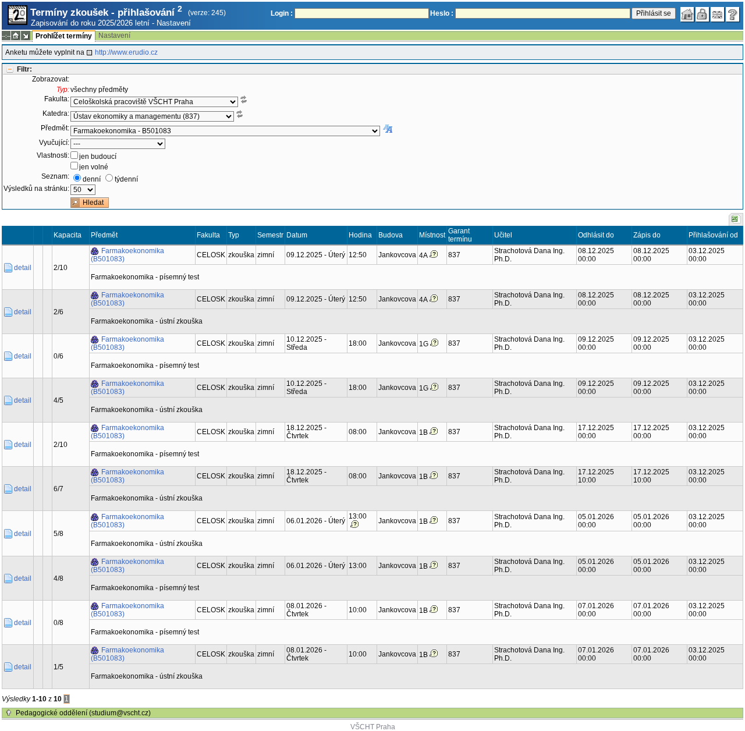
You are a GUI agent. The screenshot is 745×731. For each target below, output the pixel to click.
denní (92, 179)
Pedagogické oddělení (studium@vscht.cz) (83, 713)
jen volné (93, 167)
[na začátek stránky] (8, 713)
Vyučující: (54, 143)
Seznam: (55, 176)
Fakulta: (56, 99)
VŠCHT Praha (372, 727)
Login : (282, 13)
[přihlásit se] (702, 14)
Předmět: (55, 128)
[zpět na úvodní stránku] (687, 14)
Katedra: (55, 113)
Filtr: (24, 69)
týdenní (126, 179)
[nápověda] (732, 14)
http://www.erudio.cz (126, 52)
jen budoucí (97, 156)
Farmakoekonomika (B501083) (127, 255)
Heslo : (441, 13)
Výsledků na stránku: (36, 188)
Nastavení (174, 23)
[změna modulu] (25, 35)
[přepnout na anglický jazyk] (717, 14)
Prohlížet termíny (64, 36)
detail (22, 268)
